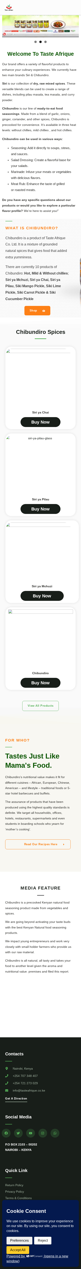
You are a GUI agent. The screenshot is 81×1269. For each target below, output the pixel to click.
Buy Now (40, 422)
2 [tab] (40, 42)
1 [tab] (35, 42)
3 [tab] (45, 42)
